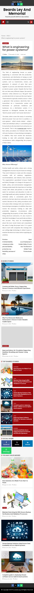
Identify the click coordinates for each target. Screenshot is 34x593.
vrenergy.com (21, 128)
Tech (15, 378)
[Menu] (7, 22)
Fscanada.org (16, 589)
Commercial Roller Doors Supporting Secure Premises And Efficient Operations (22, 431)
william (5, 54)
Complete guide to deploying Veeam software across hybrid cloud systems (22, 406)
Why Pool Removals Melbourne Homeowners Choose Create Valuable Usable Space (15, 319)
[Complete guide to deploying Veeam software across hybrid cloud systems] (6, 406)
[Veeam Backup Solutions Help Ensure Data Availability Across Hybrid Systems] (6, 393)
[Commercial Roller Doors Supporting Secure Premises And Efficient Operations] (6, 431)
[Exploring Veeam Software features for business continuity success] (6, 418)
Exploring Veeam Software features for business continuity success (23, 419)
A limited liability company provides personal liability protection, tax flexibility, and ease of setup (8, 246)
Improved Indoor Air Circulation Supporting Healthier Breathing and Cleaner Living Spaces (16, 352)
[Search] (28, 22)
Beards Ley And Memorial (17, 11)
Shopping (16, 366)
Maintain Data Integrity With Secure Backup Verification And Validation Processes (23, 382)
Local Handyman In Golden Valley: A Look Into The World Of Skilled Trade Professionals (25, 245)
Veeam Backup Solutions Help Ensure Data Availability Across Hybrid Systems (22, 394)
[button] (7, 22)
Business (5, 43)
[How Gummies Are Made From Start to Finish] (6, 369)
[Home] (3, 22)
